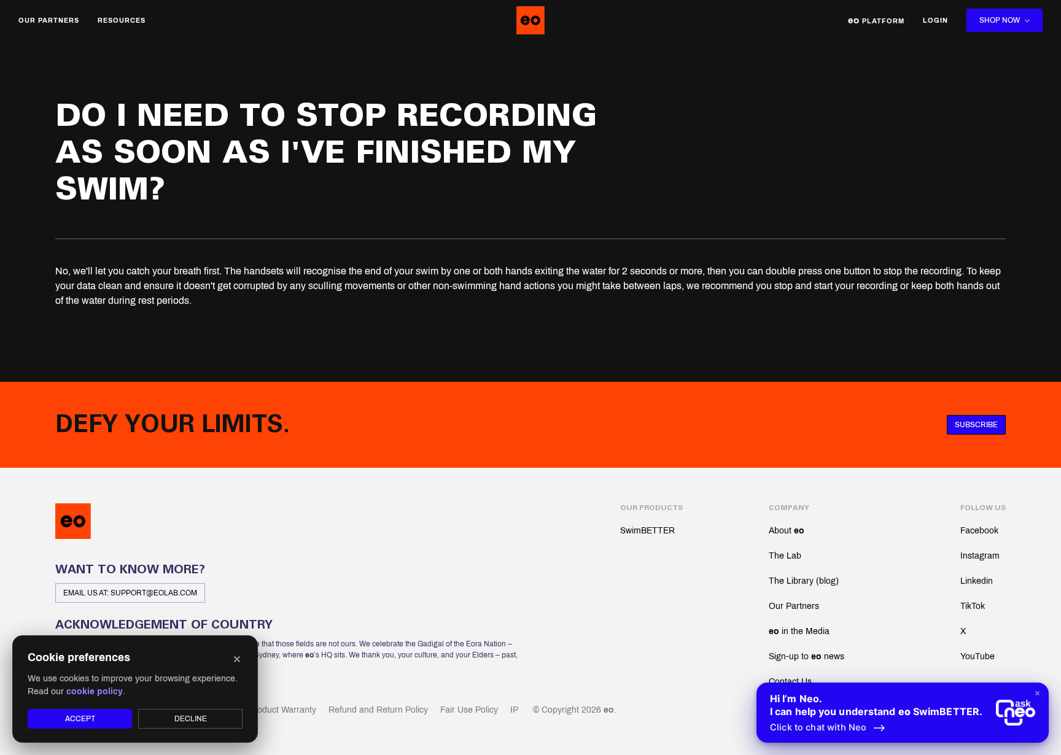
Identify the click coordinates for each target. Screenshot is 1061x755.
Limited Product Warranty (267, 709)
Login (935, 20)
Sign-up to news (806, 656)
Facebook (979, 530)
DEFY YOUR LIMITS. (172, 424)
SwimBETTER (647, 530)
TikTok (972, 606)
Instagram (980, 555)
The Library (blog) (804, 581)
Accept (80, 718)
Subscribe (976, 424)
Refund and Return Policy (378, 709)
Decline (190, 718)
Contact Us (790, 681)
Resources (122, 20)
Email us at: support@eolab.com (130, 593)
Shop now (999, 20)
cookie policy (94, 691)
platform (876, 20)
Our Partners (48, 20)
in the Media (799, 631)
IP (514, 709)
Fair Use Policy (469, 709)
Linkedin (976, 581)
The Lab (785, 555)
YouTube (977, 656)
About (786, 530)
